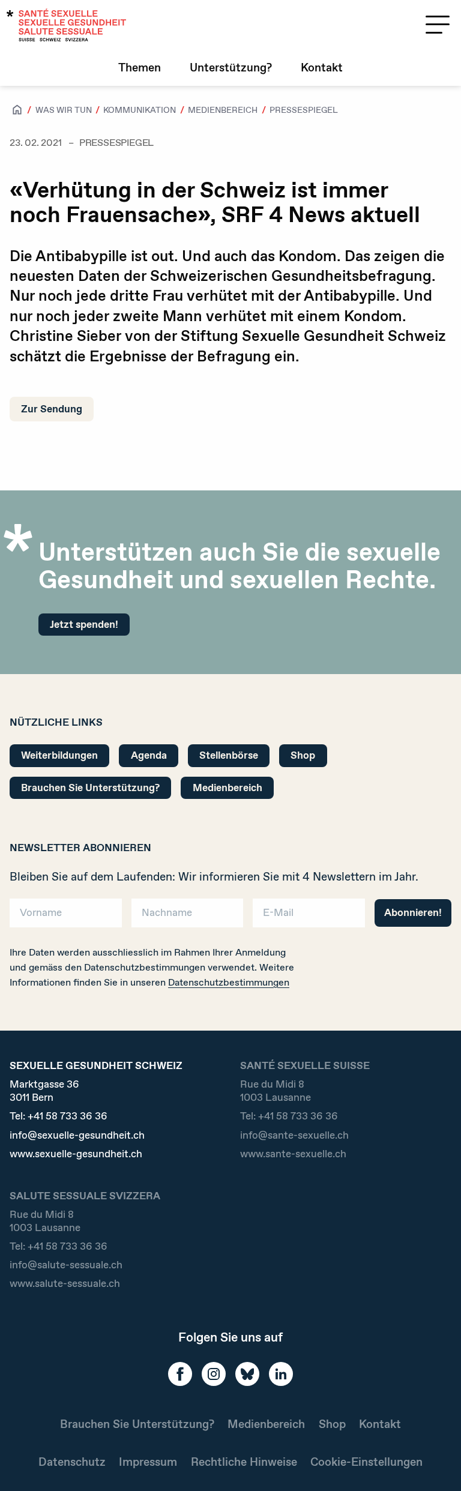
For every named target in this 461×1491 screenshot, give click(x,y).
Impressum (148, 1461)
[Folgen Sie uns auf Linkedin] (281, 1374)
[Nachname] (187, 917)
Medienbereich (223, 109)
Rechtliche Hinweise (244, 1461)
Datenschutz (72, 1461)
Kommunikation (139, 109)
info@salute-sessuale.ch (66, 1265)
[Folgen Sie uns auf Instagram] (214, 1374)
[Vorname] (66, 917)
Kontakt (322, 67)
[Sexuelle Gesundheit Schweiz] (67, 25)
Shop (303, 755)
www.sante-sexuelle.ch (293, 1154)
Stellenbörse (228, 755)
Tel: (58, 1116)
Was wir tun (63, 109)
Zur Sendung (51, 408)
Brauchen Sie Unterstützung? (90, 787)
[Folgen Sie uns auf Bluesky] (247, 1374)
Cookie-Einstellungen (366, 1461)
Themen (139, 67)
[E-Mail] (309, 917)
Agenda (149, 755)
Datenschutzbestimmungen (228, 982)
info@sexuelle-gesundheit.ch (77, 1135)
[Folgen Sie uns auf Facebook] (180, 1374)
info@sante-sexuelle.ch (294, 1135)
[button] (434, 1462)
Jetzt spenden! (84, 624)
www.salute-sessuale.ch (65, 1283)
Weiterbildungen (59, 755)
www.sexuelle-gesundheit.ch (76, 1154)
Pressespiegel (304, 109)
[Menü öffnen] (438, 25)
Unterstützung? (231, 67)
